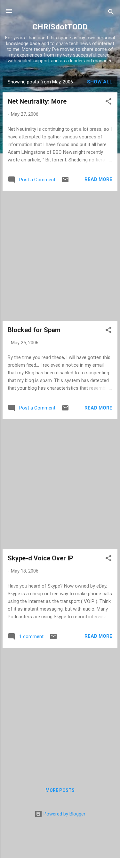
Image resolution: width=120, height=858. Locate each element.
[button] (108, 102)
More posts (60, 790)
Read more (98, 179)
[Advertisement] (60, 256)
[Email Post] (65, 182)
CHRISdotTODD (60, 26)
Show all (99, 82)
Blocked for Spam (34, 330)
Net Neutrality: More (37, 101)
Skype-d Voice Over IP (40, 558)
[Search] (111, 13)
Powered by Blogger (63, 814)
